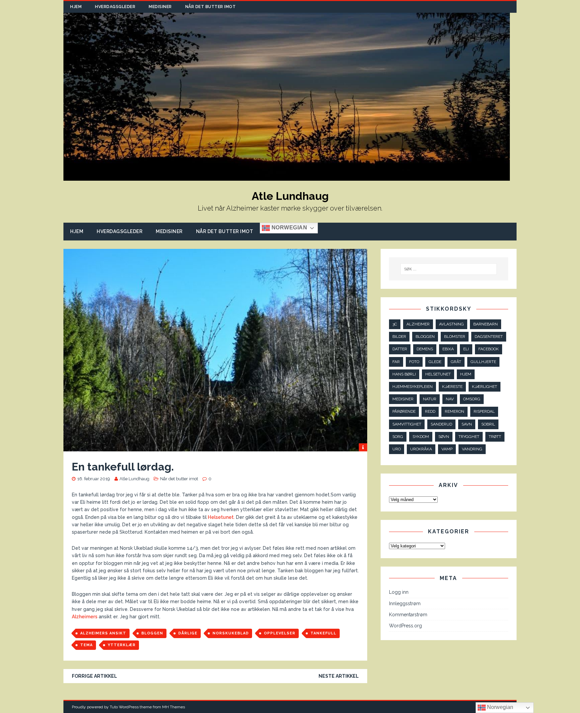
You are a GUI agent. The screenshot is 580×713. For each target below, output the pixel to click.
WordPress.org (405, 625)
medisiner (403, 399)
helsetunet (438, 374)
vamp (446, 449)
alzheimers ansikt (103, 633)
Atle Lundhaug (134, 478)
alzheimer (418, 324)
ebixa (448, 349)
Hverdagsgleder (115, 6)
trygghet (468, 436)
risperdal (484, 411)
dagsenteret (489, 336)
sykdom (421, 436)
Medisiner (160, 6)
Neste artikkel (339, 676)
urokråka (421, 449)
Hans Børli (404, 374)
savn (467, 424)
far (396, 361)
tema (86, 645)
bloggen (152, 633)
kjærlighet (484, 386)
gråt (456, 361)
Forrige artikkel (94, 676)
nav (450, 399)
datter (399, 349)
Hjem (76, 6)
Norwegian (288, 228)
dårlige (187, 633)
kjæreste (452, 386)
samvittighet (406, 424)
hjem (465, 374)
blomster (454, 336)
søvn (443, 436)
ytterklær (122, 645)
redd (430, 411)
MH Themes (173, 707)
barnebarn (485, 324)
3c (394, 324)
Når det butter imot (210, 6)
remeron (454, 411)
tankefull (323, 633)
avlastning (451, 324)
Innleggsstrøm (405, 603)
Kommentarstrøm (408, 614)
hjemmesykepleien (412, 386)
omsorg (471, 399)
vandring (472, 449)
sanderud (441, 424)
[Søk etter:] (448, 269)
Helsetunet (220, 517)
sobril (488, 424)
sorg (397, 436)
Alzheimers (84, 616)
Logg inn (398, 592)
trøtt (495, 436)
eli (466, 349)
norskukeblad (230, 633)
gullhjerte (483, 361)
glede (435, 361)
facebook (488, 349)
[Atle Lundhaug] (286, 177)
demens (425, 349)
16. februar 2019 (93, 478)
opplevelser (279, 633)
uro (396, 449)
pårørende (404, 411)
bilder (399, 336)
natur (429, 399)
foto (414, 361)
